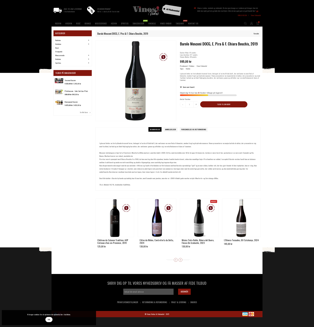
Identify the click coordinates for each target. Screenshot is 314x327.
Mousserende (60, 55)
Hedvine (58, 59)
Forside (256, 33)
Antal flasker (185, 99)
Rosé (57, 48)
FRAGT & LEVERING (178, 302)
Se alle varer (85, 112)
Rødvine (58, 40)
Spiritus (58, 63)
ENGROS (193, 302)
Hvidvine (58, 44)
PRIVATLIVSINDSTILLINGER (127, 302)
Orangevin (58, 51)
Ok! (49, 319)
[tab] (72, 40)
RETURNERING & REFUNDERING (154, 302)
